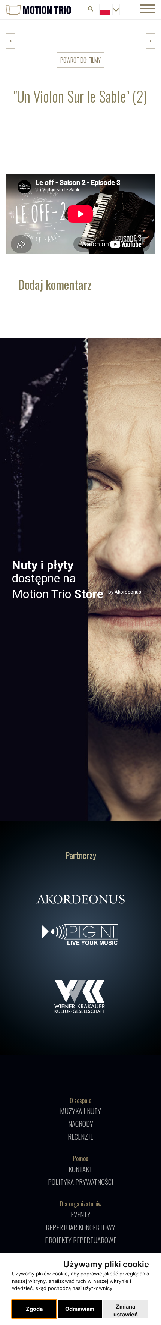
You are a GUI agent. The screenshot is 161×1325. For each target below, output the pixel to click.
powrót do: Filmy (80, 60)
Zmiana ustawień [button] (125, 1310)
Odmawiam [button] (79, 1309)
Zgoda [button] (34, 1309)
